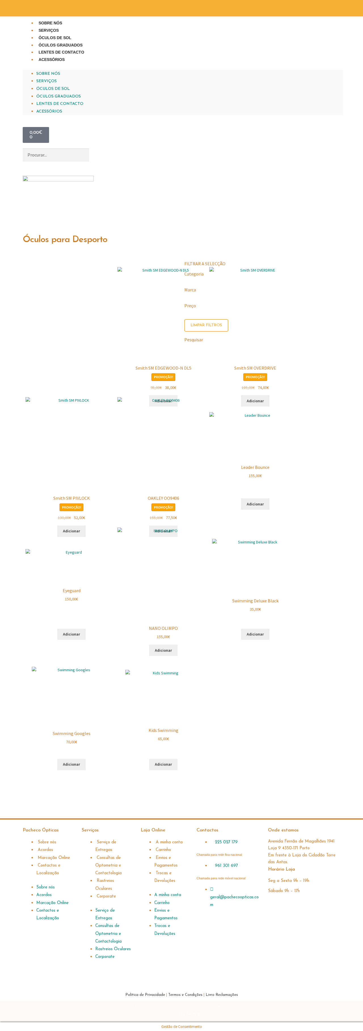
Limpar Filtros (206, 325)
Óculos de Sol (55, 37)
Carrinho (163, 850)
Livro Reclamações (222, 995)
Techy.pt (193, 1014)
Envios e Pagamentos (166, 862)
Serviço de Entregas (105, 846)
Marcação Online (54, 858)
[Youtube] (336, 7)
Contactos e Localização (48, 869)
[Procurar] (98, 155)
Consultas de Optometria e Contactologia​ (108, 866)
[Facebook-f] (306, 7)
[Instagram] (321, 7)
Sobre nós (50, 23)
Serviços (49, 30)
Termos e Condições (185, 995)
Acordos (45, 850)
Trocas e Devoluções (164, 877)
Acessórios (52, 59)
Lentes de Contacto (61, 52)
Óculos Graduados (61, 45)
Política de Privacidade (145, 995)
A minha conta (169, 842)
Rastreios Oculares (104, 885)
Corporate (106, 896)
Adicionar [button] (71, 634)
